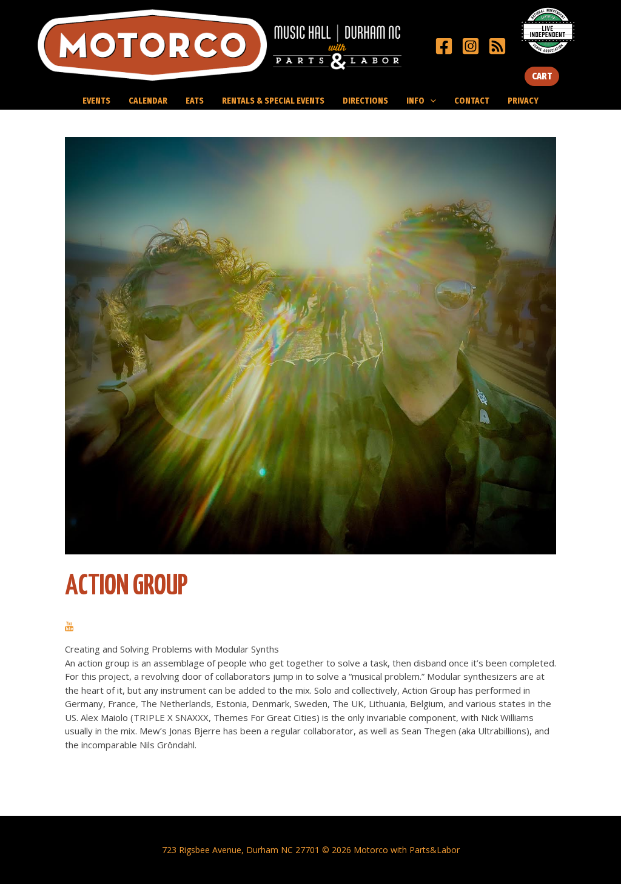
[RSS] (497, 46)
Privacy (523, 100)
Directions (365, 100)
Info (415, 100)
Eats (195, 100)
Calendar (148, 100)
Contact (471, 100)
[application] (430, 100)
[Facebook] (444, 46)
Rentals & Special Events (273, 100)
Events (96, 100)
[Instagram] (471, 46)
